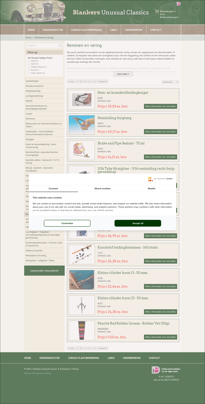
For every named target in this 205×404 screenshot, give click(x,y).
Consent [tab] (53, 188)
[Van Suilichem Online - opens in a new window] (160, 179)
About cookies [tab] (102, 188)
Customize (67, 223)
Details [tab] (151, 188)
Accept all (137, 223)
